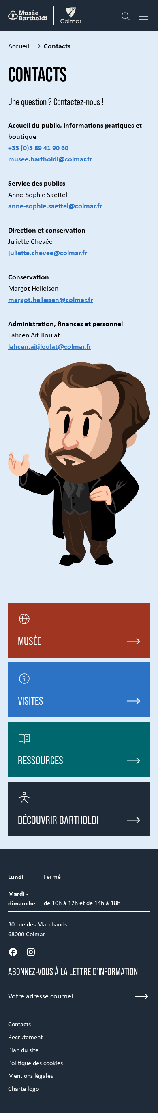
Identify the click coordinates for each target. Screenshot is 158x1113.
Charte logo (23, 1088)
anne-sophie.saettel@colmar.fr (55, 206)
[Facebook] (13, 952)
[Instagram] (31, 952)
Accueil (18, 46)
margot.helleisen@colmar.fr (50, 299)
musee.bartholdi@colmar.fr (50, 159)
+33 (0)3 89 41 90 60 (38, 148)
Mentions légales (30, 1075)
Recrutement (25, 1037)
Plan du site (23, 1050)
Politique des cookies (35, 1063)
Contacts (19, 1024)
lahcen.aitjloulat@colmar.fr (49, 346)
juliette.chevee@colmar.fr (47, 252)
